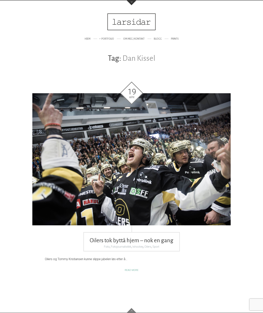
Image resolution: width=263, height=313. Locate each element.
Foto (107, 246)
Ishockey (137, 246)
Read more (131, 270)
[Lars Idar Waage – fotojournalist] (131, 21)
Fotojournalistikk (121, 246)
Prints (175, 38)
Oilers (147, 246)
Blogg (158, 38)
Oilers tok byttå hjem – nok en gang (131, 240)
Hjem (87, 38)
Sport (155, 246)
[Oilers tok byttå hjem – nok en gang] (131, 159)
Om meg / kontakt (134, 38)
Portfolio (107, 38)
